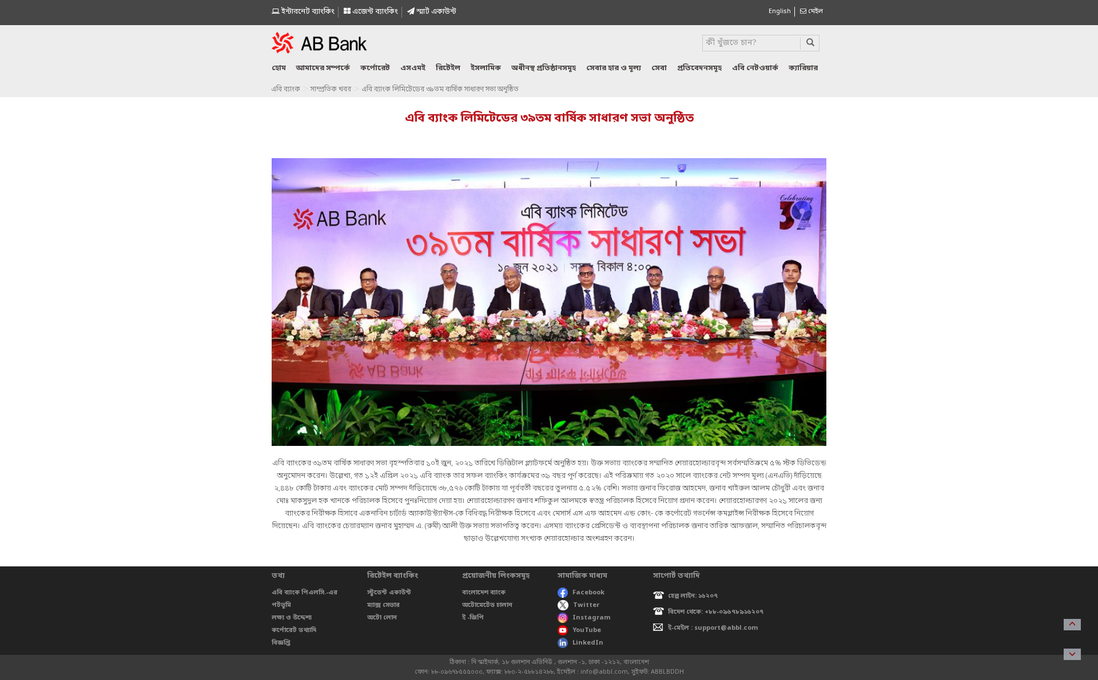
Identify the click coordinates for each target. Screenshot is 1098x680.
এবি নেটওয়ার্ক (755, 68)
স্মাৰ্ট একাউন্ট (435, 12)
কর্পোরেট (375, 68)
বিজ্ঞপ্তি (281, 643)
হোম (279, 68)
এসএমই (412, 68)
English (780, 11)
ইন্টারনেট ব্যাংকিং (307, 12)
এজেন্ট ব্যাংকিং (374, 12)
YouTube (586, 630)
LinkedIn (587, 643)
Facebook (588, 593)
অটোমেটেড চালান (487, 605)
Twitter (586, 605)
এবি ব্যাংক (285, 89)
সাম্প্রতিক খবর (331, 89)
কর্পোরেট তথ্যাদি (294, 630)
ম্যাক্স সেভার (383, 605)
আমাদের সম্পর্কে (323, 68)
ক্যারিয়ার (803, 68)
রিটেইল (448, 68)
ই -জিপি (473, 618)
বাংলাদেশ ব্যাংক (484, 593)
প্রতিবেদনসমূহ (699, 68)
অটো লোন (382, 618)
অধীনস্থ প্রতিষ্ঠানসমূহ (543, 68)
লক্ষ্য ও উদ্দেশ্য (292, 618)
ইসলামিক (486, 68)
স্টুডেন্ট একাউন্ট (389, 593)
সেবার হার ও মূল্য (613, 68)
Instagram (591, 618)
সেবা (659, 68)
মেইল (814, 11)
